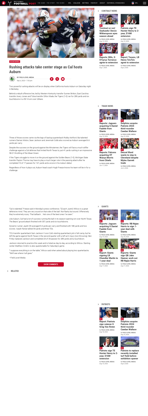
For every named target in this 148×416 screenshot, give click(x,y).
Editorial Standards (116, 3)
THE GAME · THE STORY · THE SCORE (51, 3)
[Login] (4, 3)
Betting (85, 3)
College (76, 3)
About (102, 3)
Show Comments (51, 264)
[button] (144, 3)
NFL (69, 3)
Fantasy (94, 3)
